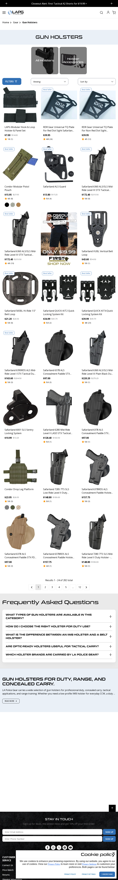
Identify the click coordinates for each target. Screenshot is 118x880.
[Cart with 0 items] (114, 12)
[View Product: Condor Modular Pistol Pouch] (20, 164)
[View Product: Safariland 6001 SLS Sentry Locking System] (20, 407)
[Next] (87, 587)
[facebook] (47, 847)
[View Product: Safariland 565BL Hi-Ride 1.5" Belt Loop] (20, 288)
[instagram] (53, 847)
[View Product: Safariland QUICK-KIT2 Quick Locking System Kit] (59, 288)
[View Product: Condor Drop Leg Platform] (20, 467)
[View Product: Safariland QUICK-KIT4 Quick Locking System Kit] (97, 288)
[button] (7, 205)
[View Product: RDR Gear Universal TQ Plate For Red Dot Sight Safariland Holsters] (59, 105)
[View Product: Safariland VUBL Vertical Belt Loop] (97, 229)
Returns (6, 874)
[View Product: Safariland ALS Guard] (59, 164)
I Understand (107, 874)
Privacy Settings (89, 864)
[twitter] (59, 847)
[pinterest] (64, 847)
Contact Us (7, 865)
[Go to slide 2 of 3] (6, 3)
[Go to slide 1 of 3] (111, 3)
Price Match (8, 870)
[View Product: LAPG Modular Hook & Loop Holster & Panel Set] (20, 105)
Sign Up (109, 832)
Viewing (37, 81)
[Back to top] (112, 808)
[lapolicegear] (16, 12)
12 (79, 587)
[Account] (108, 13)
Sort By (84, 82)
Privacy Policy (54, 864)
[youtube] (70, 847)
